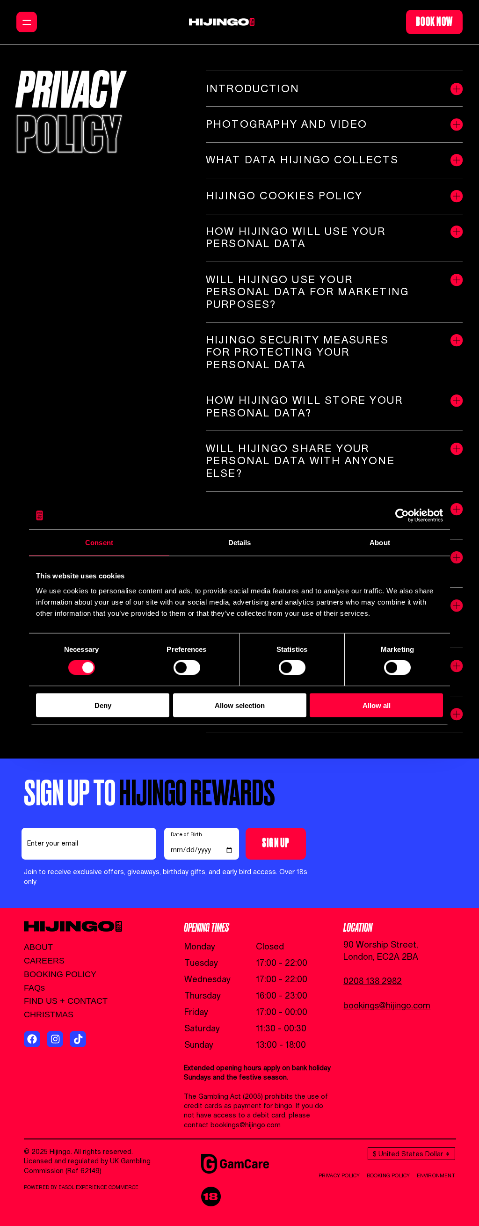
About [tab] (380, 543)
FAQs (34, 987)
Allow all (377, 705)
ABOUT (38, 947)
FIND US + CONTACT (66, 1001)
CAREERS (44, 960)
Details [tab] (239, 543)
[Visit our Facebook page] (32, 1039)
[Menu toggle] (26, 22)
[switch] (187, 667)
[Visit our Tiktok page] (78, 1039)
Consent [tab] (99, 543)
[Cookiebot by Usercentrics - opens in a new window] (402, 516)
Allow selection (240, 705)
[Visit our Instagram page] (55, 1039)
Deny (102, 705)
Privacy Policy (339, 1176)
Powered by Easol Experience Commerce (81, 1187)
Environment (436, 1176)
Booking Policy (388, 1176)
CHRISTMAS (48, 1014)
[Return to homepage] (221, 21)
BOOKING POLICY (60, 974)
